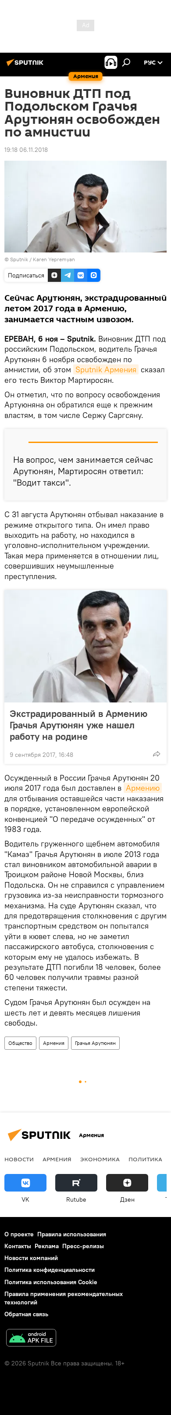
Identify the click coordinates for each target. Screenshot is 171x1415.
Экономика (100, 1159)
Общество (20, 1043)
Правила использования (71, 1234)
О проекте (19, 1234)
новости (19, 1159)
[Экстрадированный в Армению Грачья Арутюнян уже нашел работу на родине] (85, 646)
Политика (145, 1159)
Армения (53, 1043)
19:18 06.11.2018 (26, 150)
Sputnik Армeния (105, 369)
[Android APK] (31, 1339)
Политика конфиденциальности (49, 1270)
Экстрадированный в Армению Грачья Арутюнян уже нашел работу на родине (78, 725)
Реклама (47, 1246)
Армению (143, 788)
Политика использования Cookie (50, 1282)
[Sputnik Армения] (26, 66)
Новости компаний (31, 1258)
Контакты (17, 1246)
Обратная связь (26, 1314)
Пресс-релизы (83, 1246)
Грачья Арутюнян (95, 1043)
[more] (156, 754)
